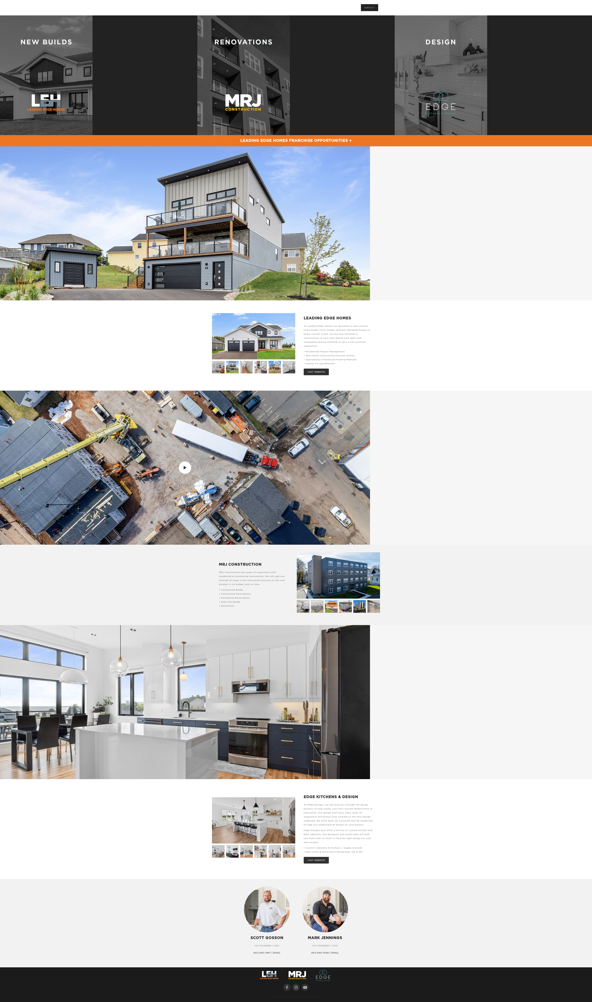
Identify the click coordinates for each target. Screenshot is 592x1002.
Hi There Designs (313, 997)
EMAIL (277, 952)
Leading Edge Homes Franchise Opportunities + (296, 140)
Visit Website (316, 372)
